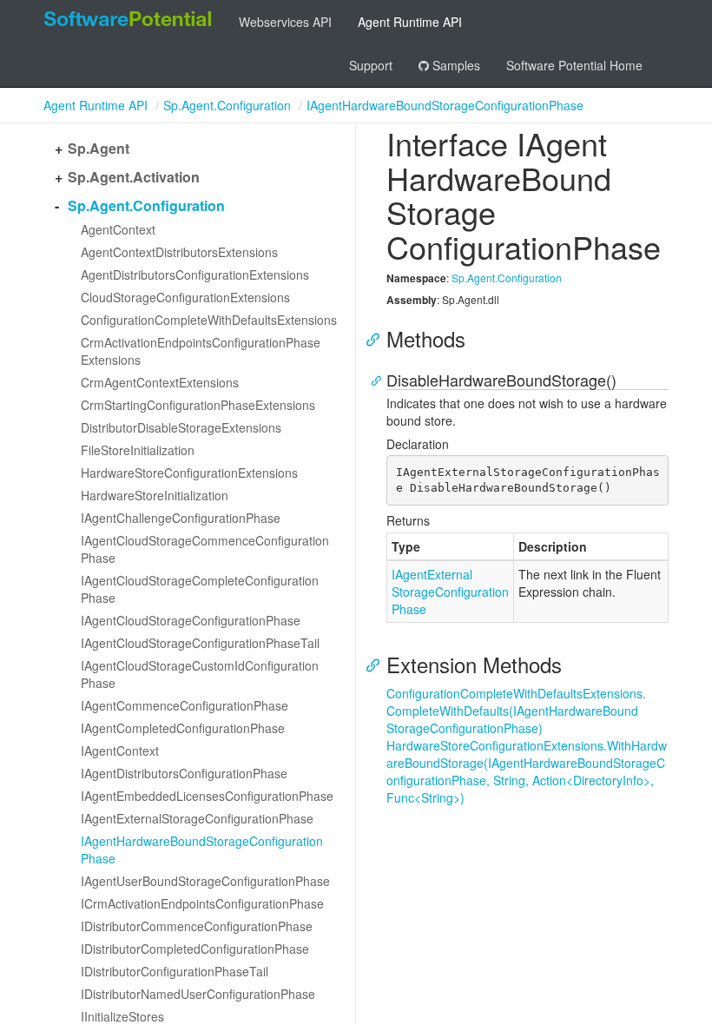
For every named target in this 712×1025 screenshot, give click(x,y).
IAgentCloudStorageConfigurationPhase (190, 620)
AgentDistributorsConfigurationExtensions (195, 274)
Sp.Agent (98, 148)
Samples (454, 65)
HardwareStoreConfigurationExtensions (189, 472)
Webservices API (285, 21)
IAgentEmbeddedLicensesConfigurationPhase (207, 795)
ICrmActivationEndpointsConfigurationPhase (202, 903)
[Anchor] (377, 338)
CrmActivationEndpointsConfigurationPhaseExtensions (200, 351)
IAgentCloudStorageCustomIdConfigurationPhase (200, 674)
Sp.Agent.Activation (134, 177)
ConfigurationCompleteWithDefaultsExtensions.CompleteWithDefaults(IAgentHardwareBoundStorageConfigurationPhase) (516, 710)
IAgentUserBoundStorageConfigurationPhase (205, 880)
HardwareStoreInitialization (154, 495)
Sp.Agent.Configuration (227, 105)
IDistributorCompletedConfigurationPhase (195, 948)
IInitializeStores (122, 1016)
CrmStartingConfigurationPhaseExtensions (198, 404)
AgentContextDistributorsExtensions (179, 252)
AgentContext (118, 229)
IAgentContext (120, 750)
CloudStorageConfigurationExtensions (185, 297)
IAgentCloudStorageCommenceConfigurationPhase (205, 549)
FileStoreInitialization (137, 450)
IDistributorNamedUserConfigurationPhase (198, 993)
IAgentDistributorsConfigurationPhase (184, 773)
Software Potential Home (574, 65)
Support (370, 65)
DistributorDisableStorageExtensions (181, 427)
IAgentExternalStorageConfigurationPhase (197, 818)
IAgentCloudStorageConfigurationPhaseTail (200, 642)
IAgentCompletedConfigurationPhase (183, 728)
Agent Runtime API (410, 21)
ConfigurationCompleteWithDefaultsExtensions (209, 319)
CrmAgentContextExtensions (160, 382)
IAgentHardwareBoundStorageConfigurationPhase (445, 105)
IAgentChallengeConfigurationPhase (180, 517)
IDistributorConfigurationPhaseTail (174, 971)
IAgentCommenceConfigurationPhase (184, 705)
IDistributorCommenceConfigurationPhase (197, 926)
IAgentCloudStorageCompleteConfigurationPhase (200, 589)
